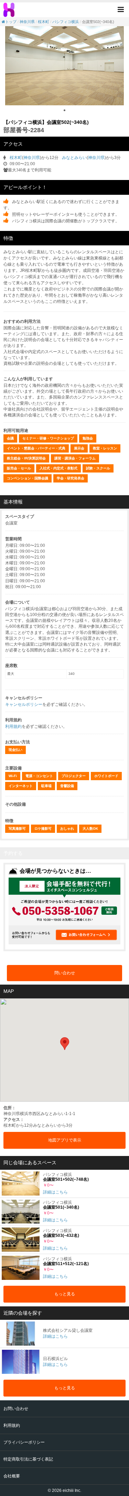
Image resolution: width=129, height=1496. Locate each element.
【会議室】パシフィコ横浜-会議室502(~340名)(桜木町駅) (9, 10)
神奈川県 (27, 22)
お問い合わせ (15, 1408)
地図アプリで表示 (64, 1140)
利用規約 (13, 726)
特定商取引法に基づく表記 (28, 1459)
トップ (11, 22)
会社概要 (11, 1476)
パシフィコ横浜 (65, 22)
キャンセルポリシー (23, 704)
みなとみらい (74, 157)
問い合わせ (64, 972)
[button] (123, 9)
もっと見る (64, 1294)
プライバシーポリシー (24, 1442)
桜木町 (43, 22)
